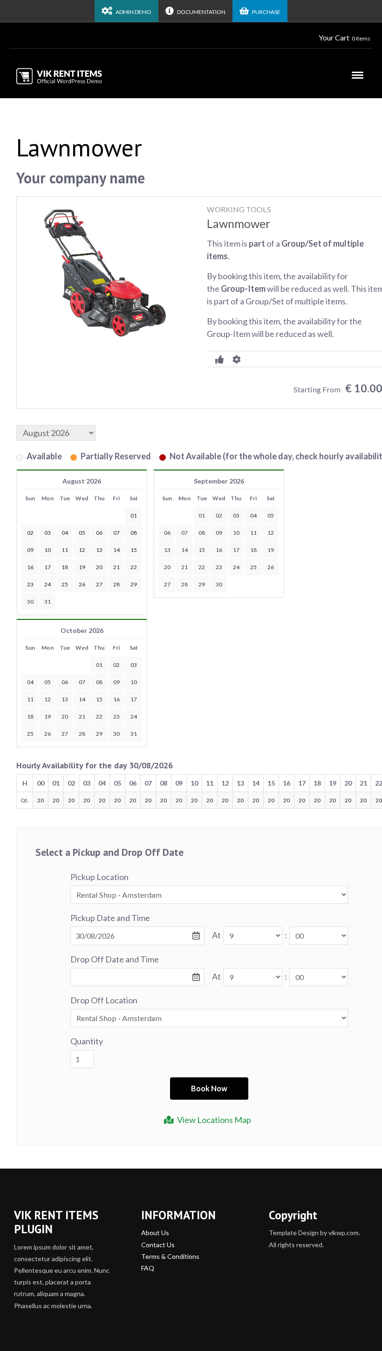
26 (270, 567)
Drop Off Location (103, 1000)
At (216, 935)
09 (219, 532)
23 (219, 567)
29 (201, 584)
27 (167, 584)
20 (167, 567)
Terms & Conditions (170, 1256)
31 (47, 601)
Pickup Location (99, 877)
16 (219, 549)
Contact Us (158, 1245)
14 (184, 549)
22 (201, 567)
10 (236, 532)
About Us (155, 1233)
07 (184, 532)
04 (253, 515)
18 (253, 549)
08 (201, 532)
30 (30, 601)
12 (270, 532)
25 (253, 567)
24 (236, 567)
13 (167, 549)
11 (253, 532)
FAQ (147, 1268)
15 (201, 549)
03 (236, 515)
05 (270, 515)
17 (236, 549)
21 (184, 567)
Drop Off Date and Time (114, 959)
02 (219, 515)
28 (184, 584)
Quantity (86, 1041)
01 (201, 515)
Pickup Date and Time (110, 918)
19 (270, 549)
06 (167, 532)
